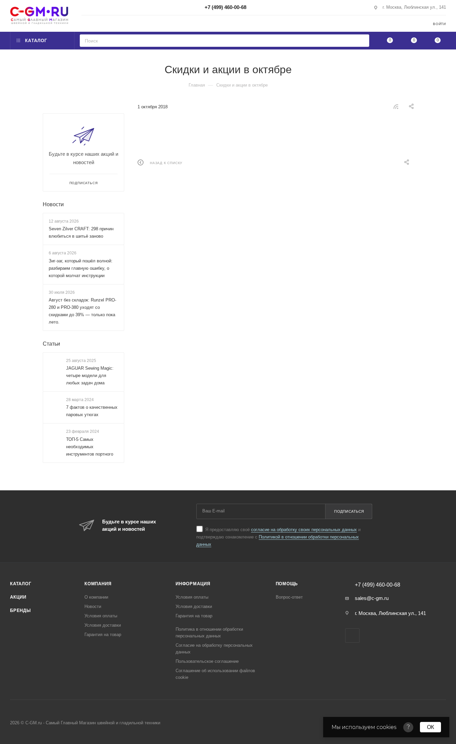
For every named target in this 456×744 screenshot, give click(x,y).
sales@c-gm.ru (372, 598)
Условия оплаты (100, 615)
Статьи (51, 344)
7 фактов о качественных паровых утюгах (92, 411)
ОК (430, 727)
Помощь (287, 583)
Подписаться (349, 511)
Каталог (20, 583)
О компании (96, 597)
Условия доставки (102, 625)
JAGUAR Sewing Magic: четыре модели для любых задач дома (89, 375)
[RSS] (396, 106)
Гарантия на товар (102, 634)
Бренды (20, 610)
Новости (53, 204)
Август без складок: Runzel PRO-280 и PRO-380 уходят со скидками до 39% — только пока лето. (82, 311)
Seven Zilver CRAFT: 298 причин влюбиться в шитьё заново (81, 232)
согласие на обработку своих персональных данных (304, 529)
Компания (97, 583)
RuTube (352, 635)
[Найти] (362, 40)
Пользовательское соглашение (207, 661)
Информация (193, 583)
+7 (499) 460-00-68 (225, 7)
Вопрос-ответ (289, 597)
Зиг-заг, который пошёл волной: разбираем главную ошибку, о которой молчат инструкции (80, 268)
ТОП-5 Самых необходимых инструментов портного (89, 447)
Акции (18, 597)
